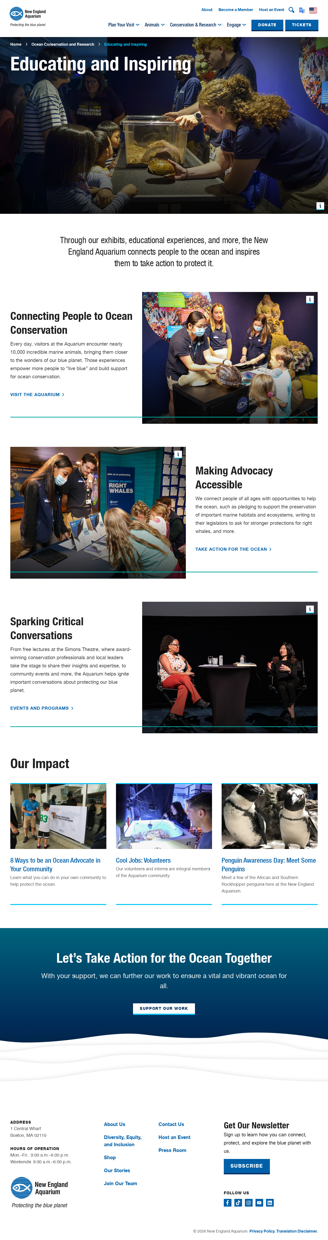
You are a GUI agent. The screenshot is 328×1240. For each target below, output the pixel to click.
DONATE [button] (267, 25)
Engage (234, 25)
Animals (152, 25)
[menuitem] (207, 10)
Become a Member (236, 9)
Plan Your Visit (121, 25)
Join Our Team (120, 1183)
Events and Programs (40, 708)
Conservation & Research (193, 25)
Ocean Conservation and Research (62, 44)
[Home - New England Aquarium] (28, 17)
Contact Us (171, 1124)
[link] (58, 838)
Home (15, 44)
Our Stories (117, 1170)
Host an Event (271, 9)
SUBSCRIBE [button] (247, 1166)
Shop (110, 1157)
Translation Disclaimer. (297, 1231)
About (207, 9)
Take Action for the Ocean (231, 549)
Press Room (172, 1150)
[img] (137, 24)
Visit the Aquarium (35, 394)
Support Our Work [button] (164, 1008)
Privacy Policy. (262, 1231)
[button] (291, 10)
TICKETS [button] (302, 25)
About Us (114, 1124)
